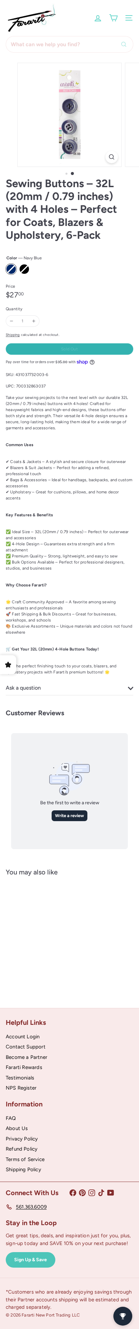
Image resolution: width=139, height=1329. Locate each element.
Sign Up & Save (30, 1260)
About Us (17, 1128)
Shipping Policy (23, 1169)
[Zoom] (112, 157)
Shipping (13, 335)
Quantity (14, 309)
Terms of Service (25, 1159)
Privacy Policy (22, 1139)
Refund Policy (21, 1149)
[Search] (125, 44)
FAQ (11, 1118)
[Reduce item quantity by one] (11, 321)
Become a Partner (26, 1057)
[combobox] (69, 44)
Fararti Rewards (24, 1067)
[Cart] (113, 18)
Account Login (22, 1037)
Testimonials (20, 1078)
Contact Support (26, 1047)
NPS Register (21, 1088)
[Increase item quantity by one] (33, 321)
